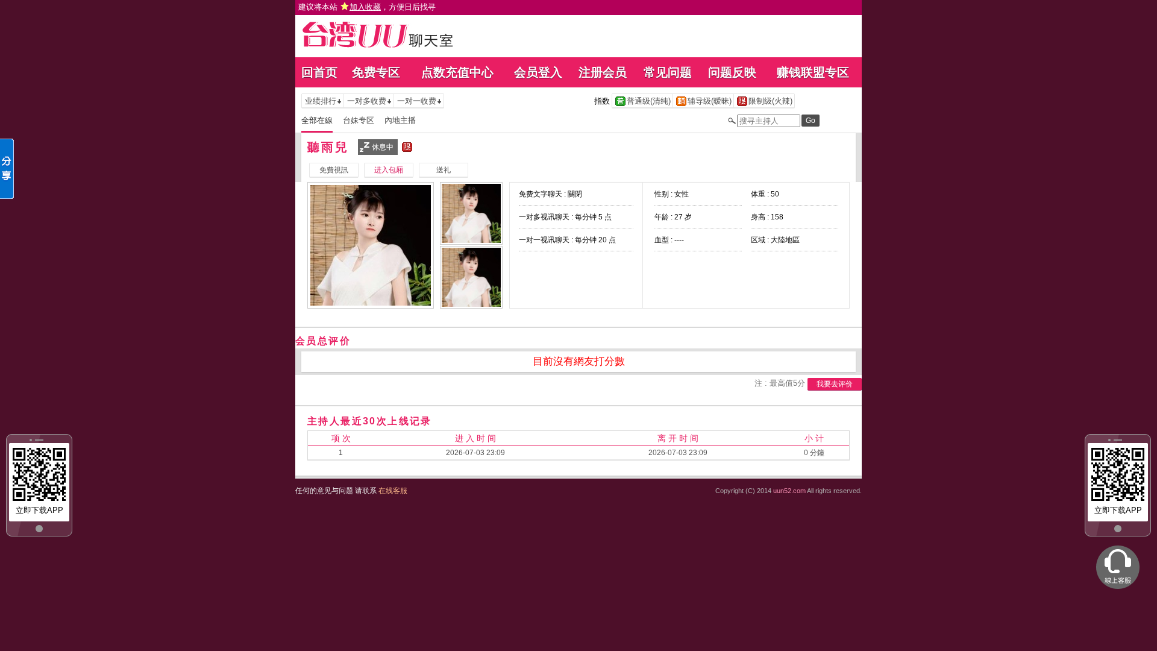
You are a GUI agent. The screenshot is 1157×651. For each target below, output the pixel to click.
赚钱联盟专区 (813, 72)
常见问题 (668, 72)
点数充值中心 (457, 72)
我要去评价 (835, 384)
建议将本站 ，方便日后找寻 (367, 6)
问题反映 (732, 72)
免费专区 (376, 72)
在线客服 (392, 490)
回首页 (319, 72)
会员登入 (538, 72)
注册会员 (602, 72)
